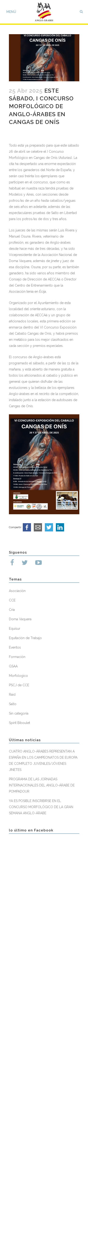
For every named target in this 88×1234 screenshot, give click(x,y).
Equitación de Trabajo (25, 638)
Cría (12, 610)
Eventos (15, 647)
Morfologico (18, 676)
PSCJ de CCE (19, 685)
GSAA (13, 666)
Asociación (17, 591)
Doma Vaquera (20, 619)
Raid (12, 694)
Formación (17, 657)
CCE (12, 600)
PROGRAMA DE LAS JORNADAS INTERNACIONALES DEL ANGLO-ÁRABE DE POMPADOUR (42, 785)
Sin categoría (18, 713)
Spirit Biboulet (19, 723)
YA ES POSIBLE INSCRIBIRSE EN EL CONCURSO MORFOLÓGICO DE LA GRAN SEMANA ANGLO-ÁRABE (41, 807)
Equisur (14, 628)
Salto (12, 704)
